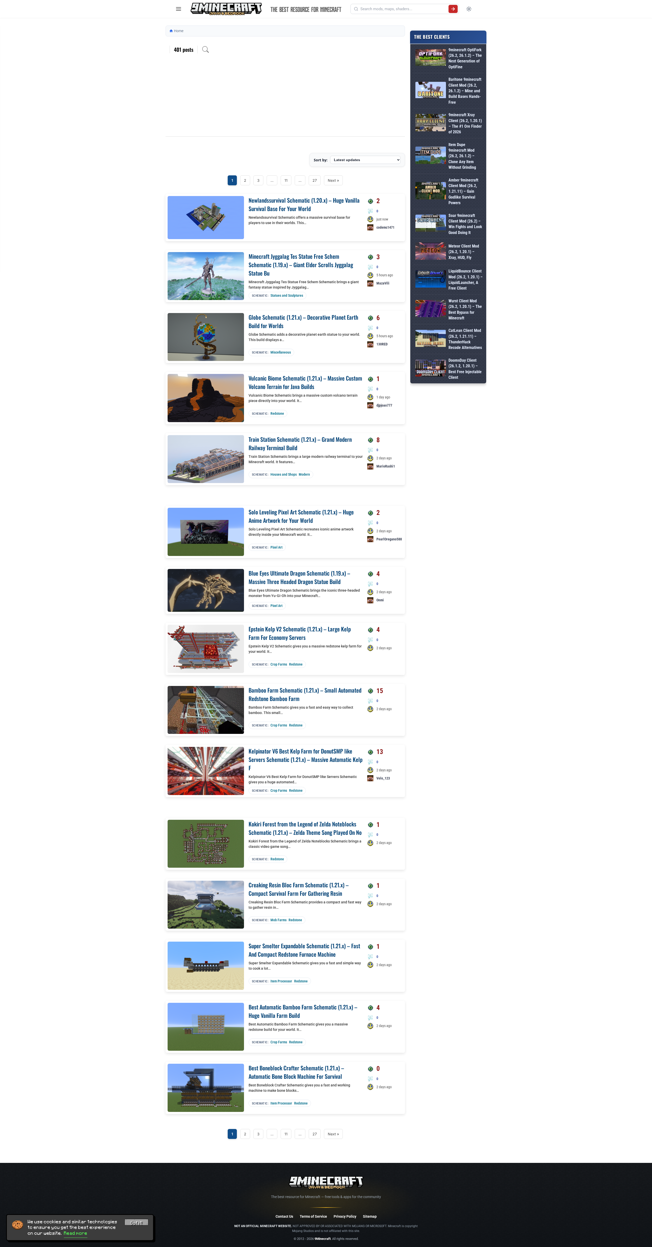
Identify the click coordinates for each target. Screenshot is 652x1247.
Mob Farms (278, 920)
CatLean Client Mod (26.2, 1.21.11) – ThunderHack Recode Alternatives (465, 339)
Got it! (136, 1223)
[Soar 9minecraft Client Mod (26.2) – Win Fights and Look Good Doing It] (430, 224)
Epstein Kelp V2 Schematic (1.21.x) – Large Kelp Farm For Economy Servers (300, 633)
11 (286, 180)
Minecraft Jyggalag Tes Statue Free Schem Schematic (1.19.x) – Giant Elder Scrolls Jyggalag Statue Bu (301, 264)
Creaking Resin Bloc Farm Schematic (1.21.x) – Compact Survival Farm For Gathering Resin (299, 889)
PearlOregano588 (389, 539)
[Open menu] (178, 9)
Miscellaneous (280, 352)
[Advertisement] (285, 98)
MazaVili (382, 283)
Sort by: (321, 160)
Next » (333, 180)
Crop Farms (278, 664)
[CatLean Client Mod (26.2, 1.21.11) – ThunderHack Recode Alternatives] (430, 339)
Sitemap (370, 1216)
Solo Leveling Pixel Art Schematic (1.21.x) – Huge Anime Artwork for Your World (301, 516)
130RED (382, 344)
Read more (75, 1233)
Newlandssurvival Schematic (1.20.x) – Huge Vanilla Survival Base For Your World (304, 204)
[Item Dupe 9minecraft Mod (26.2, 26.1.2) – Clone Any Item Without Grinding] (430, 156)
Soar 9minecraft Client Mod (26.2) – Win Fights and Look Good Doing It (465, 224)
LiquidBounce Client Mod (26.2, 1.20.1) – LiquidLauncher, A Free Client (466, 280)
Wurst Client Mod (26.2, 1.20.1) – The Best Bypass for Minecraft (465, 309)
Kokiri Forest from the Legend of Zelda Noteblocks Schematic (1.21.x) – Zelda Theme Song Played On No (305, 828)
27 (315, 180)
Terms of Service (313, 1216)
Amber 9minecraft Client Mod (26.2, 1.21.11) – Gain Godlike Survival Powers (463, 191)
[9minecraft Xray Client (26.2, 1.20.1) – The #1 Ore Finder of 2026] (430, 123)
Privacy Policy (345, 1216)
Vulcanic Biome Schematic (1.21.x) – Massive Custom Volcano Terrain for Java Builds (305, 382)
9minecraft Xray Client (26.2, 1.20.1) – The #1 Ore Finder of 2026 (465, 123)
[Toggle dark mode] (469, 9)
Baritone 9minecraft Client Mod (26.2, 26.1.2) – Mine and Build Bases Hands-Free (465, 91)
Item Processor (281, 981)
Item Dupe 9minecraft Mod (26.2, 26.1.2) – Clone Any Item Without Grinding (462, 156)
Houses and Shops (283, 474)
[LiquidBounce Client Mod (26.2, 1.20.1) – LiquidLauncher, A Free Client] (430, 279)
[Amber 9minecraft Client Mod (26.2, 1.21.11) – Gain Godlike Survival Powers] (430, 191)
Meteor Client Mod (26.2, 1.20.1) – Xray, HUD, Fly (464, 252)
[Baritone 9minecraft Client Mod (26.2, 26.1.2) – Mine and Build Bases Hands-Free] (430, 91)
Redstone (277, 413)
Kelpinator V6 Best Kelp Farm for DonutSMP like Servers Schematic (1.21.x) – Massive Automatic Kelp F (305, 759)
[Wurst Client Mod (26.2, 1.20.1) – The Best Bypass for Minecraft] (430, 309)
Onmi (380, 600)
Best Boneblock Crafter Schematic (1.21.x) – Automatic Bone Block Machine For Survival (296, 1072)
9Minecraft (323, 1239)
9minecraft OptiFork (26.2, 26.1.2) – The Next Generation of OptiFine (465, 58)
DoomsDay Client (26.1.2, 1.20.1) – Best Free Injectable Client (465, 369)
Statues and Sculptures (286, 295)
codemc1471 (385, 227)
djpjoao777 (384, 405)
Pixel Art (276, 547)
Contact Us (284, 1216)
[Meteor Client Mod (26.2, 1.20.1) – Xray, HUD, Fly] (430, 252)
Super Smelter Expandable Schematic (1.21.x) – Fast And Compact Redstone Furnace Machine (304, 950)
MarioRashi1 (385, 466)
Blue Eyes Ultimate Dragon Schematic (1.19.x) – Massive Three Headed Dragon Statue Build (299, 577)
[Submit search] (453, 9)
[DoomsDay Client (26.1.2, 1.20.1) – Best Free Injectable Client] (430, 369)
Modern (304, 474)
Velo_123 (383, 778)
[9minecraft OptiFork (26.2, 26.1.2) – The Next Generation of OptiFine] (430, 58)
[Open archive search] (205, 49)
